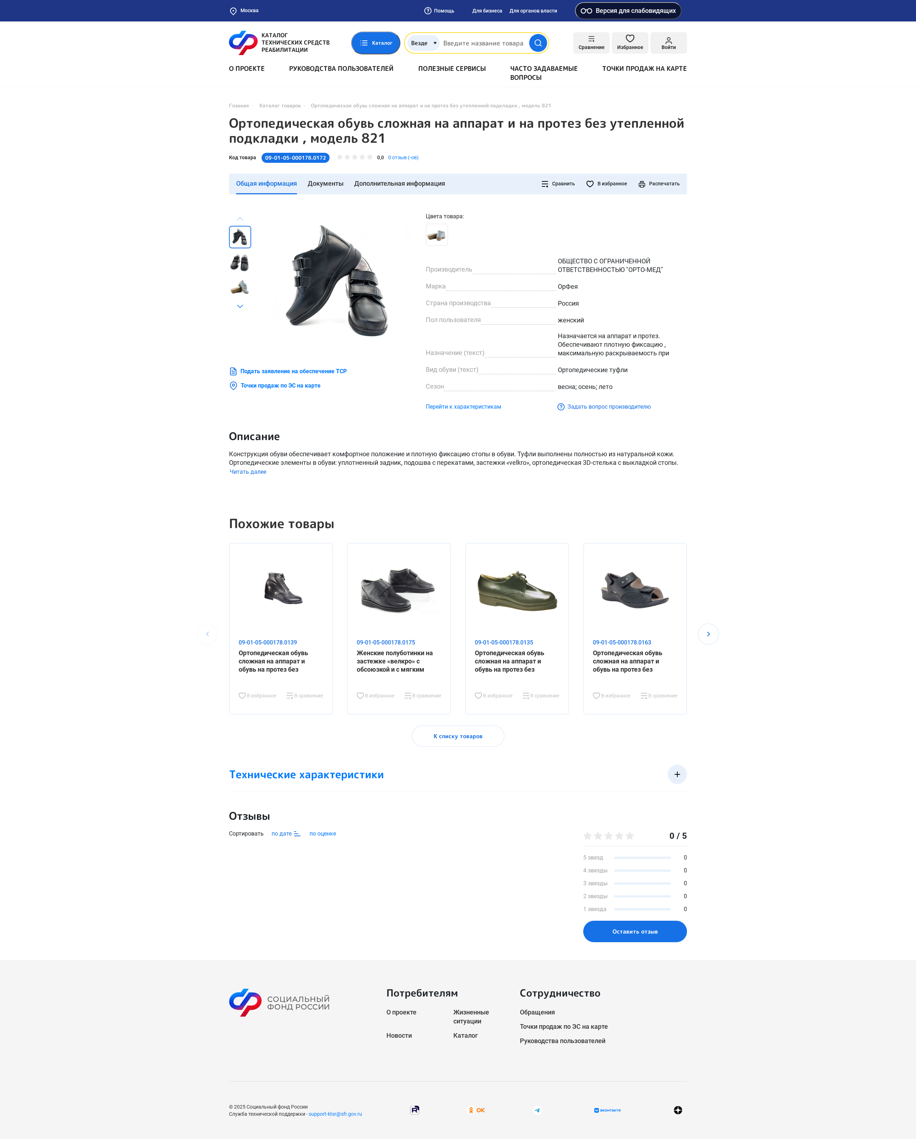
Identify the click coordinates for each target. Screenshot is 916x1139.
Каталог (465, 1035)
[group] (339, 282)
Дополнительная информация (399, 183)
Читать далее (248, 471)
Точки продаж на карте (644, 68)
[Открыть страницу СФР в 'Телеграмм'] (537, 1109)
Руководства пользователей (341, 68)
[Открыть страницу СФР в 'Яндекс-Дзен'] (678, 1110)
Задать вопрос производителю (609, 406)
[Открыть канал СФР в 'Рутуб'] (415, 1109)
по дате (282, 833)
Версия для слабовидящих (636, 10)
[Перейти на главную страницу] (279, 43)
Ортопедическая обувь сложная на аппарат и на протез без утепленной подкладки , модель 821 (456, 131)
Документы (326, 183)
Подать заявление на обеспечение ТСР (293, 371)
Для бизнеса (487, 11)
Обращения (537, 1012)
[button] (240, 306)
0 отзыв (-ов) (403, 157)
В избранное (611, 183)
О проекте (247, 68)
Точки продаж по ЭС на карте (281, 385)
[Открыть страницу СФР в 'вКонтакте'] (607, 1110)
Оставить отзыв (635, 931)
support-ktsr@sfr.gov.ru (335, 1114)
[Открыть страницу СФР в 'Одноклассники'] (476, 1109)
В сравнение (308, 696)
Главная (239, 105)
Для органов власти (533, 11)
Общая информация (266, 183)
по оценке (323, 833)
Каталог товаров (280, 105)
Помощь (444, 11)
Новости (399, 1035)
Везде (419, 43)
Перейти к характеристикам (463, 406)
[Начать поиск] (538, 43)
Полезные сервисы (452, 68)
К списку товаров (458, 736)
